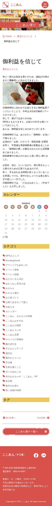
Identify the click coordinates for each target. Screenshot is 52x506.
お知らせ (10, 307)
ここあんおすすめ (14, 321)
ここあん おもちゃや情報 (19, 316)
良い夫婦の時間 (13, 390)
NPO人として (12, 256)
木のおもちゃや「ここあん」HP (22, 376)
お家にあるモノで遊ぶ (17, 302)
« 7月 (5, 237)
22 (39, 224)
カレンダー (11, 311)
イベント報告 (12, 270)
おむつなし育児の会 (16, 283)
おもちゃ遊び (12, 293)
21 (32, 224)
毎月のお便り (12, 386)
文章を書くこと (13, 367)
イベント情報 (12, 274)
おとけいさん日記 (14, 279)
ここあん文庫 (12, 334)
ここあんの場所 (13, 325)
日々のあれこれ (13, 372)
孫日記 (9, 353)
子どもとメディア (14, 348)
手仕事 (9, 362)
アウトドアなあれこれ (17, 265)
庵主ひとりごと (10, 69)
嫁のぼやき (11, 344)
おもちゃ (10, 288)
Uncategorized (13, 260)
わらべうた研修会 (14, 339)
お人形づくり (12, 297)
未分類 (9, 381)
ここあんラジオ (13, 330)
